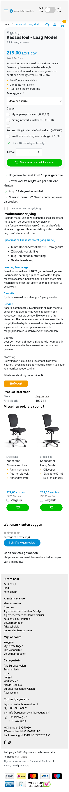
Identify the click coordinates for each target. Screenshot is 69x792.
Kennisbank (10, 591)
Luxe (6, 673)
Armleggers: (15, 93)
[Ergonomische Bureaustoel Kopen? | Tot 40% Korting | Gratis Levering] (22, 11)
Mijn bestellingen (13, 646)
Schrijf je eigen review (18, 42)
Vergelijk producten (15, 653)
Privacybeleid (11, 626)
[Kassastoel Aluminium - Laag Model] (18, 430)
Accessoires (11, 692)
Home (7, 24)
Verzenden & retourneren (18, 630)
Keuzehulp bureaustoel (17, 618)
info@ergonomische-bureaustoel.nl (29, 712)
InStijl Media (20, 756)
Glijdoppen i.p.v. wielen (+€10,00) (30, 114)
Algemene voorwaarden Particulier (24, 615)
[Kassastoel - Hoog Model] (51, 430)
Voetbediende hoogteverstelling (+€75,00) (36, 136)
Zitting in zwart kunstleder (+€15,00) (33, 120)
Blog (6, 587)
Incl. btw (59, 9)
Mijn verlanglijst (13, 649)
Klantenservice (12, 603)
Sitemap (23, 765)
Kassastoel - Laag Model (27, 24)
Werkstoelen (11, 681)
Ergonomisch (11, 669)
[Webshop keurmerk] (39, 783)
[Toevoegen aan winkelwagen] (17, 507)
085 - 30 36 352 (18, 708)
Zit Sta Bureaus (13, 684)
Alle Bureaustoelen (15, 665)
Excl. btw (41, 9)
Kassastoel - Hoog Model (48, 463)
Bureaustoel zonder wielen (19, 688)
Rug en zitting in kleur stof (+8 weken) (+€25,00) (34, 130)
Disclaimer (47, 761)
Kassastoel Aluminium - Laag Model (17, 463)
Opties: (11, 108)
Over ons (9, 607)
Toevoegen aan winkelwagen (37, 162)
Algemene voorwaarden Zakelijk (22, 611)
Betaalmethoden (13, 622)
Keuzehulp (10, 584)
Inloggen (9, 642)
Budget (8, 677)
